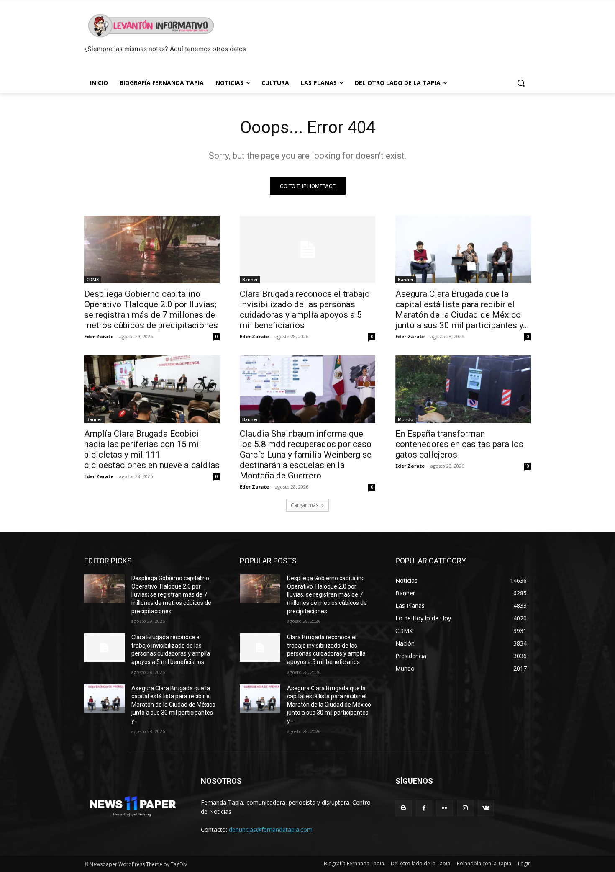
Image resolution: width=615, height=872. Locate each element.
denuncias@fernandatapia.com (271, 829)
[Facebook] (424, 808)
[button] (521, 83)
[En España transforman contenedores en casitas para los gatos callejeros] (463, 389)
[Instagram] (465, 808)
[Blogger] (403, 808)
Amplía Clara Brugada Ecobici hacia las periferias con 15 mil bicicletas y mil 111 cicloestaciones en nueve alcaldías (152, 449)
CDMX (93, 280)
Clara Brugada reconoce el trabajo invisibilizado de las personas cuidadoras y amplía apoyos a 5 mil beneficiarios (305, 309)
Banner (250, 280)
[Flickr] (444, 808)
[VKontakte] (486, 808)
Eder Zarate (98, 336)
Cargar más (304, 505)
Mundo (405, 419)
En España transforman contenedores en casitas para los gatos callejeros (459, 444)
